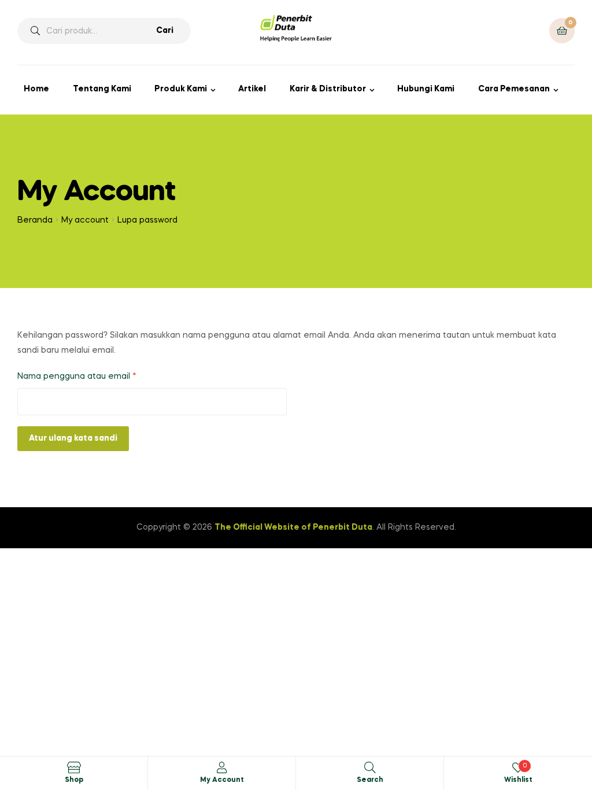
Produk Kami (180, 89)
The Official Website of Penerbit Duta (293, 527)
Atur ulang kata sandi (73, 438)
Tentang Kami (102, 89)
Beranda (35, 220)
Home (36, 89)
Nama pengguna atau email (87, 376)
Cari (164, 31)
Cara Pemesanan (514, 89)
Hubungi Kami (425, 89)
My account (85, 220)
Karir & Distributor (328, 89)
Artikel (252, 89)
